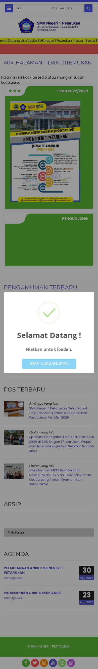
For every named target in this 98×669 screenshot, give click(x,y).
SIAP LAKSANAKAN (49, 363)
